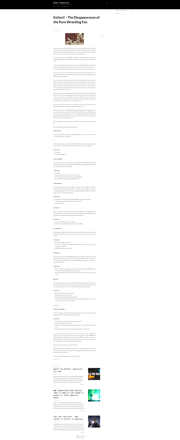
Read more (82, 384)
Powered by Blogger (81, 436)
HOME (54, 6)
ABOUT (58, 6)
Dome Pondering (61, 3)
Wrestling (102, 37)
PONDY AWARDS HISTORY (65, 6)
